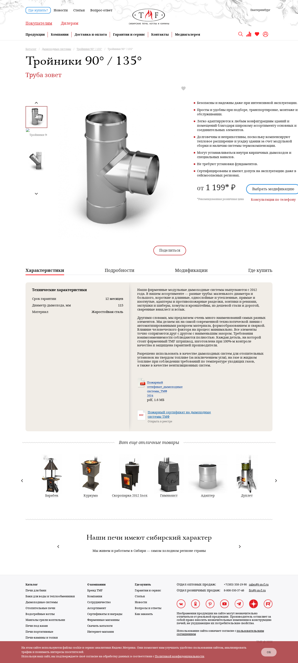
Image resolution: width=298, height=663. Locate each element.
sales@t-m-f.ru (259, 584)
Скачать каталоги (100, 625)
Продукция (35, 34)
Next (36, 193)
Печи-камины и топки (42, 637)
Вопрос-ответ (101, 10)
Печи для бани (36, 590)
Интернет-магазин (100, 631)
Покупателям (39, 23)
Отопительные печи (40, 608)
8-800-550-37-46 (234, 590)
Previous (36, 103)
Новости (61, 10)
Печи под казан (37, 625)
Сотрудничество (99, 602)
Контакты (160, 34)
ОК (269, 652)
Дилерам (69, 23)
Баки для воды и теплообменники (50, 596)
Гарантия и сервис (129, 34)
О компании (96, 584)
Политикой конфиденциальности (179, 656)
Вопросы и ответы (148, 608)
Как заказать (144, 614)
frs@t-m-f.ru (257, 590)
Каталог (32, 584)
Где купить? (38, 10)
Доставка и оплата (91, 34)
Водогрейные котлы (40, 614)
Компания (60, 34)
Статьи (79, 10)
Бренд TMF (95, 590)
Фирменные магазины (103, 620)
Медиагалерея (187, 34)
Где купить (143, 584)
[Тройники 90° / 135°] (116, 188)
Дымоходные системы (42, 602)
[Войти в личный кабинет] (266, 34)
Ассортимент (96, 608)
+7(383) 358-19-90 (235, 584)
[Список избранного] (257, 35)
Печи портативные (39, 631)
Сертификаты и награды (104, 614)
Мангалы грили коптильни (45, 620)
